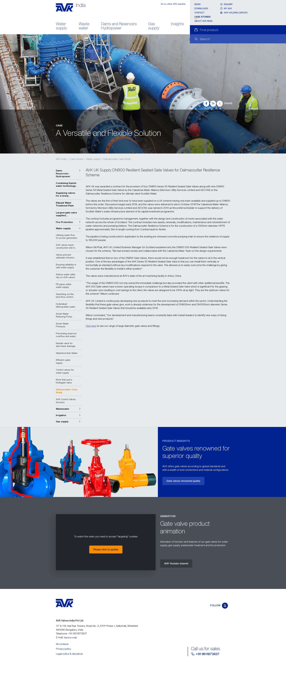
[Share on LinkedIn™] (213, 104)
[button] (69, 173)
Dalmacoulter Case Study (117, 159)
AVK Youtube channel (176, 563)
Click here (91, 326)
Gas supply (153, 26)
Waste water (84, 26)
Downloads (201, 8)
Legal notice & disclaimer (69, 654)
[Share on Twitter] (220, 104)
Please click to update (105, 549)
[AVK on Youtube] (225, 606)
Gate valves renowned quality (183, 481)
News (197, 4)
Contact (199, 12)
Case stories (202, 16)
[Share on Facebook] (206, 104)
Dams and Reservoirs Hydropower (119, 26)
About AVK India (203, 21)
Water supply (61, 26)
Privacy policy (63, 649)
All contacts (62, 644)
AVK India (61, 159)
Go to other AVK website (173, 4)
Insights (177, 24)
